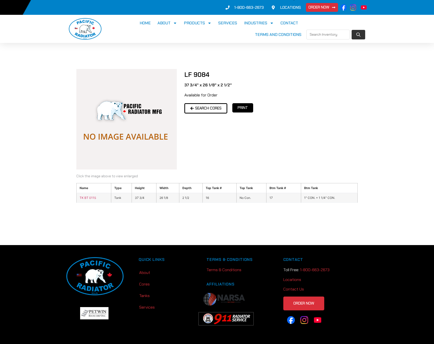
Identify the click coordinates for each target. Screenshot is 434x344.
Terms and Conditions (278, 34)
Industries (255, 23)
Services (227, 23)
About (164, 23)
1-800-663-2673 (315, 269)
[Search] (358, 34)
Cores (144, 284)
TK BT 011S (88, 198)
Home (145, 23)
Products (194, 23)
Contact (289, 23)
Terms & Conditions (223, 269)
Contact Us (293, 289)
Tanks (144, 295)
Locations (292, 279)
